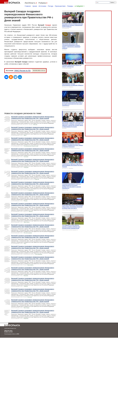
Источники (42, 6)
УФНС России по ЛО (22, 71)
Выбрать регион (8, 331)
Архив (34, 6)
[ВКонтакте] (6, 77)
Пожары (70, 6)
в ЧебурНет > (79, 6)
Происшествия (60, 6)
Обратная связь (8, 330)
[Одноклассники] (11, 77)
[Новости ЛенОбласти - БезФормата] (10, 2)
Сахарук (48, 25)
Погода (50, 6)
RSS (18, 334)
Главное (28, 6)
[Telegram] (15, 77)
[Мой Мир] (20, 77)
